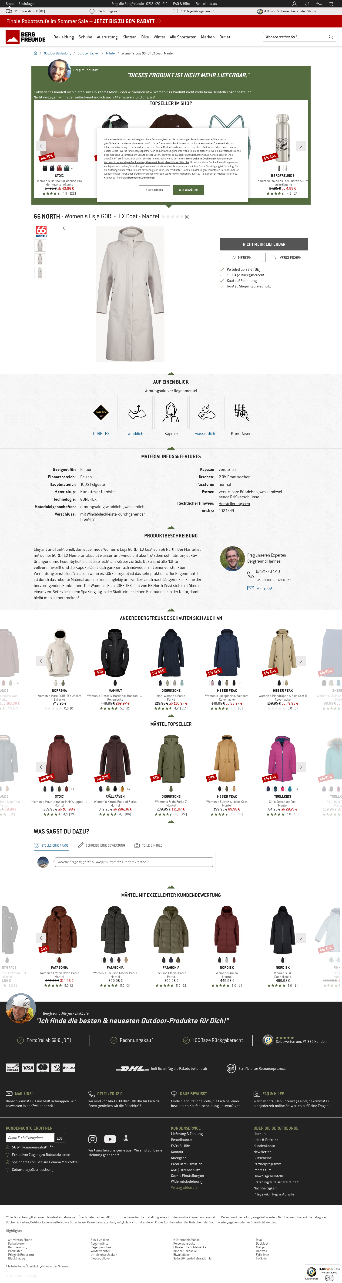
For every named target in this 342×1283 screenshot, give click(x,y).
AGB (174, 1170)
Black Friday (16, 1258)
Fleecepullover (101, 1258)
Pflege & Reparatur (21, 1255)
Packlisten (15, 1251)
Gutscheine (263, 1158)
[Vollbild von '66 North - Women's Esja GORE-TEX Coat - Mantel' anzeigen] (65, 228)
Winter (159, 37)
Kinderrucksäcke (185, 1251)
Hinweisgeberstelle (269, 1176)
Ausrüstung (107, 37)
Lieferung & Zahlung (187, 1133)
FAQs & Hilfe (180, 1146)
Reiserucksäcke (184, 1243)
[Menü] (338, 1267)
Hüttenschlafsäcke (186, 1240)
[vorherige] (41, 146)
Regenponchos (101, 1247)
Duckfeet (262, 1243)
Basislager (26, 3)
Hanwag (261, 1251)
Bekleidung (64, 37)
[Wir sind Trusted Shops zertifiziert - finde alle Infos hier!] (268, 1040)
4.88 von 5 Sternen (290, 11)
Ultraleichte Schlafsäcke (189, 1247)
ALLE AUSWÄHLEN (188, 190)
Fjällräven (262, 1255)
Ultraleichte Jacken (104, 1255)
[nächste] (301, 146)
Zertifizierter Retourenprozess (262, 1068)
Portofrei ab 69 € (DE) (30, 11)
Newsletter (262, 1152)
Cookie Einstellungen (187, 1175)
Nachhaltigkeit (265, 1188)
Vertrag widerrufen (185, 1187)
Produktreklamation (186, 1164)
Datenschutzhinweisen (141, 177)
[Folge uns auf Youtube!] (113, 1140)
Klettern (129, 37)
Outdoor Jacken (89, 53)
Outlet (224, 37)
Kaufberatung (17, 1247)
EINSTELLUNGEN (154, 190)
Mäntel (110, 53)
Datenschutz (190, 1170)
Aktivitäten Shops (20, 1240)
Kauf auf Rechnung (242, 280)
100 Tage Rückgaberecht (198, 11)
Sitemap (64, 1266)
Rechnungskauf (109, 11)
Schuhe (85, 37)
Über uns (261, 1133)
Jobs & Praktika (266, 1140)
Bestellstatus (181, 1140)
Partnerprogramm (267, 1164)
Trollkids (261, 1258)
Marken (208, 37)
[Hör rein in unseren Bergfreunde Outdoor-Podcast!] (129, 1140)
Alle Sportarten (183, 37)
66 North (47, 216)
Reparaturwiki (283, 1194)
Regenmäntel (100, 1243)
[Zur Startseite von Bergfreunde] (27, 36)
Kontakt (177, 1152)
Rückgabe (178, 1158)
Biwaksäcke (181, 1255)
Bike (145, 37)
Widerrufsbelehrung (186, 1181)
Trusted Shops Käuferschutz (249, 286)
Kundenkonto (264, 1146)
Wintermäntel (100, 1251)
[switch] (329, 1278)
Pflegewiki (262, 1194)
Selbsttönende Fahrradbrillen (193, 1258)
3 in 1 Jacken (100, 1240)
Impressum (263, 1170)
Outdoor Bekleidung (57, 53)
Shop (10, 3)
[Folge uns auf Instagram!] (96, 1140)
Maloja (260, 1247)
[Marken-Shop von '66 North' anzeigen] (41, 231)
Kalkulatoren (17, 1243)
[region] (172, 165)
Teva (259, 1240)
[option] (131, 294)
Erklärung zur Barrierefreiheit (276, 1182)
